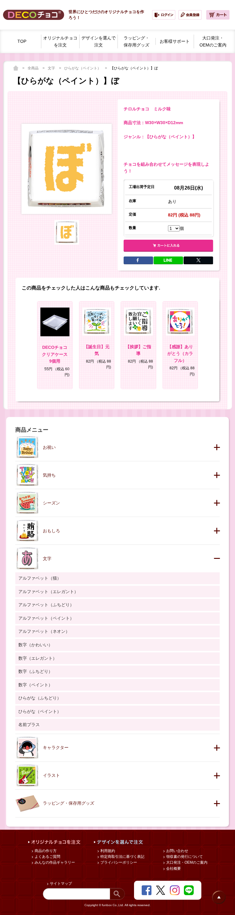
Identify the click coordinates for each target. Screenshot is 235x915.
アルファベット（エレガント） (48, 591)
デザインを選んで (98, 41)
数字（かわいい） (35, 644)
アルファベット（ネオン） (44, 631)
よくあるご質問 (47, 856)
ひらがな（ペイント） (83, 68)
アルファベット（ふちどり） (46, 604)
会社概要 (173, 868)
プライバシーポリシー (118, 862)
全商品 (33, 68)
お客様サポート (175, 41)
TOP (21, 41)
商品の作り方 (45, 851)
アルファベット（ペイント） (46, 618)
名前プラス (29, 724)
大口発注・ (213, 41)
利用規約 (107, 851)
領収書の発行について (184, 856)
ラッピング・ (136, 41)
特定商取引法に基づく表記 (121, 856)
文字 (52, 68)
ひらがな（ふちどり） (39, 697)
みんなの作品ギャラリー (54, 862)
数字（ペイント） (35, 684)
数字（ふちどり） (35, 671)
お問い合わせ (176, 851)
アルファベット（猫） (39, 578)
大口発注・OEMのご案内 (186, 862)
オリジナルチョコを (60, 41)
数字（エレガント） (37, 658)
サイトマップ (60, 883)
